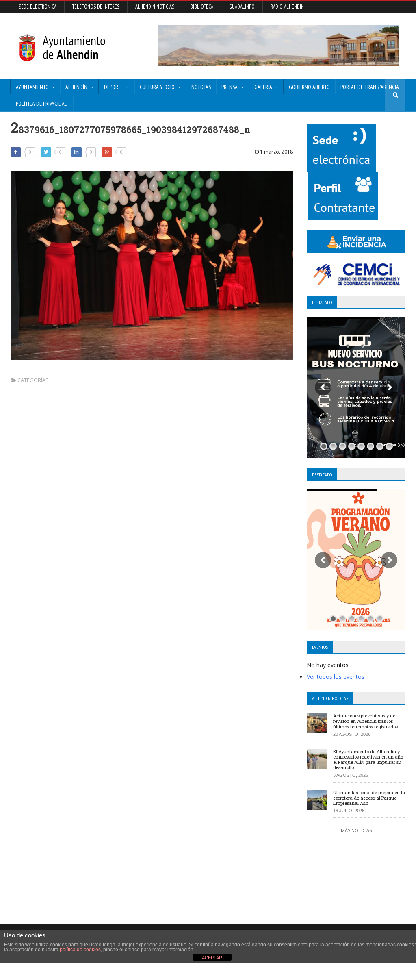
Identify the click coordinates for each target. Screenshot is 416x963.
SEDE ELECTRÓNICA (37, 6)
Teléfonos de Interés (95, 6)
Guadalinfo (242, 6)
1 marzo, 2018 (276, 151)
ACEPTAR (212, 957)
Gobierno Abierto (309, 87)
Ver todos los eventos (335, 676)
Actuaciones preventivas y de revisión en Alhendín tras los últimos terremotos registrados (365, 721)
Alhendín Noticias (154, 6)
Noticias (201, 87)
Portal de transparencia (369, 87)
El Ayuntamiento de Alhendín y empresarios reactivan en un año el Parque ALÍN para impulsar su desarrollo (368, 759)
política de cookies (80, 949)
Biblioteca (201, 6)
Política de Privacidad (42, 103)
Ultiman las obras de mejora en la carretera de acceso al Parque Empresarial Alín (369, 797)
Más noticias (356, 830)
